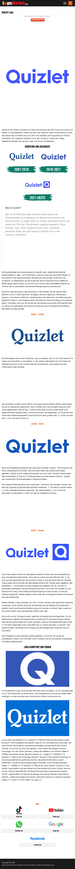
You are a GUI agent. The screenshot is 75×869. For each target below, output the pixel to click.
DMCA (39, 865)
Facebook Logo (37, 845)
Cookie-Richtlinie (30, 865)
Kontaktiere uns (48, 865)
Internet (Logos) (43, 16)
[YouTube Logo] (56, 814)
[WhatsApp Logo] (19, 828)
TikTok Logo (19, 817)
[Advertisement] (37, 41)
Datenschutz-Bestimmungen (12, 865)
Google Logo (56, 831)
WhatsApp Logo (19, 831)
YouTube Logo (56, 817)
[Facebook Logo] (37, 842)
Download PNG (37, 19)
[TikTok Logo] (19, 814)
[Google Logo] (56, 828)
